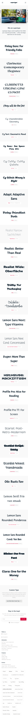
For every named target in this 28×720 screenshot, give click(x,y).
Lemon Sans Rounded (18, 696)
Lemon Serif (19, 699)
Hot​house (7, 689)
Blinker (10, 671)
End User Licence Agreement (8, 642)
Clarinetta (5, 674)
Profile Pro (10, 703)
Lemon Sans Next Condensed (8, 692)
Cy (10, 678)
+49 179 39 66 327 (11, 666)
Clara (22, 671)
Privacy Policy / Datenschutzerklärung (9, 646)
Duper (4, 685)
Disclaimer (4, 643)
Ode (3, 703)
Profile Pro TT (18, 703)
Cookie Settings (5, 649)
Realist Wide (6, 710)
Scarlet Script (6, 714)
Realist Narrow (6, 707)
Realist (14, 707)
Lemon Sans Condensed (7, 696)
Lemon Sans (20, 692)
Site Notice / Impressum (7, 648)
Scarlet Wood (16, 714)
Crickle (5, 678)
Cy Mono (5, 682)
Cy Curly (21, 682)
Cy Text (17, 678)
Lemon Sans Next (19, 689)
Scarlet (14, 710)
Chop (16, 671)
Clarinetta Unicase (17, 674)
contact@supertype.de (6, 664)
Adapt (4, 671)
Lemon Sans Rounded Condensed (8, 699)
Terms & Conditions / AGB (7, 645)
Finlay (10, 685)
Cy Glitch (13, 682)
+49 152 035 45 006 (12, 667)
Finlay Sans (17, 685)
